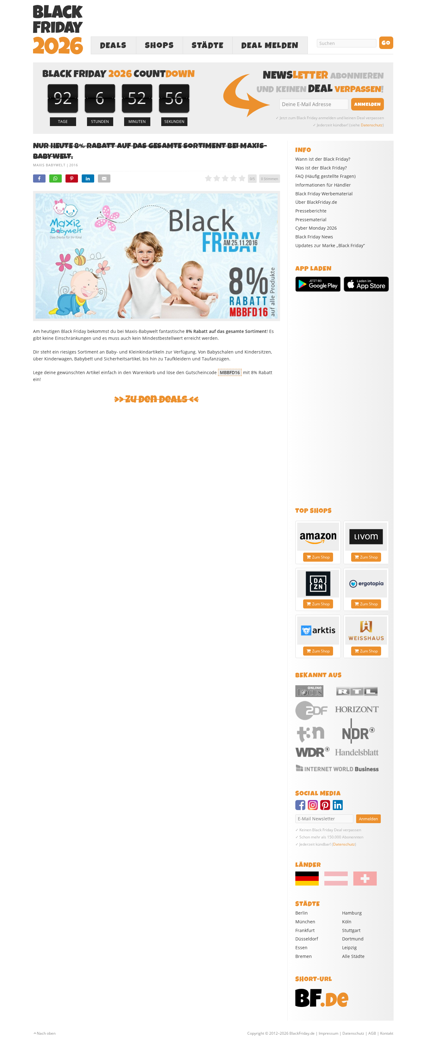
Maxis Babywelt (49, 165)
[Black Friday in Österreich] (336, 884)
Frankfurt (305, 930)
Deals (113, 45)
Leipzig (349, 947)
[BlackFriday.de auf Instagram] (314, 808)
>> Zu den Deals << (156, 400)
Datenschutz (372, 125)
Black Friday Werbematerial (324, 194)
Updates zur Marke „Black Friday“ (330, 245)
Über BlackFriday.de (316, 202)
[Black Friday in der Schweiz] (363, 884)
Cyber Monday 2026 (316, 228)
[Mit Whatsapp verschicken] (55, 178)
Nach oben (46, 1033)
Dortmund (353, 939)
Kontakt (386, 1033)
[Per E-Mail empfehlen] (104, 178)
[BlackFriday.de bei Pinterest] (326, 808)
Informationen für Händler (323, 185)
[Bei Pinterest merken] (71, 178)
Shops (159, 45)
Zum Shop (321, 557)
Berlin (301, 913)
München (305, 922)
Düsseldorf (306, 939)
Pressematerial (311, 219)
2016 (73, 165)
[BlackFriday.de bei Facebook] (301, 808)
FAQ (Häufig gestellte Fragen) (325, 176)
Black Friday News (314, 237)
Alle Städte (353, 956)
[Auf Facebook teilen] (39, 178)
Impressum (328, 1033)
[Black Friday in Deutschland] (309, 884)
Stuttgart (351, 930)
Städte (208, 45)
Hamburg (352, 913)
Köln (346, 922)
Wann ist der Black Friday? (322, 159)
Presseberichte (311, 211)
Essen (301, 947)
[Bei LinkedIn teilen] (88, 178)
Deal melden (270, 45)
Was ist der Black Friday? (321, 168)
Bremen (303, 956)
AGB (372, 1033)
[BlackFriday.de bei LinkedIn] (339, 808)
